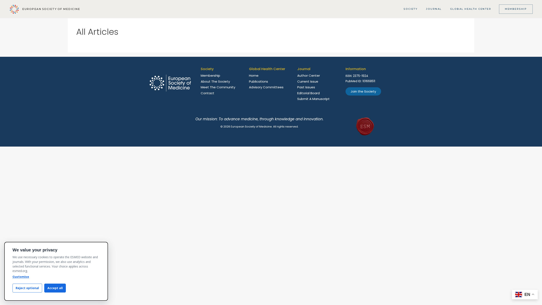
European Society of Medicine (51, 9)
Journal (433, 8)
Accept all (55, 288)
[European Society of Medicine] (14, 9)
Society (411, 8)
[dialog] (56, 271)
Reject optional (27, 288)
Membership (516, 8)
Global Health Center (470, 8)
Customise (20, 277)
